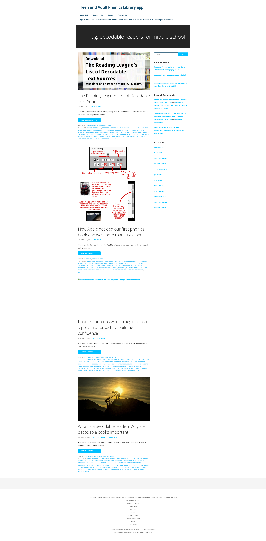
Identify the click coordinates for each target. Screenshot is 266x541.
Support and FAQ (133, 518)
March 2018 (159, 191)
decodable (98, 359)
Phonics (97, 357)
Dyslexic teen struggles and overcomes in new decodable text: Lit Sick (170, 84)
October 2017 (160, 208)
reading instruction (135, 270)
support (81, 272)
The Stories (133, 506)
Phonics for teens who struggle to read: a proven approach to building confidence (114, 327)
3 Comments (112, 437)
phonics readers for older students (107, 139)
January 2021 (159, 147)
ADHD (89, 261)
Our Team (133, 509)
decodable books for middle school (106, 130)
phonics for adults (92, 136)
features (121, 268)
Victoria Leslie (99, 338)
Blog (102, 15)
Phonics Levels (133, 503)
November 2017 (160, 202)
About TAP (84, 15)
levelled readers (85, 467)
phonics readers (122, 136)
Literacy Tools (92, 126)
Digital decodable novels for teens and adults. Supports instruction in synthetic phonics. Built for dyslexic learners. (126, 19)
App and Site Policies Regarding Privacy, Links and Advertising (133, 529)
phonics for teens (107, 136)
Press (133, 512)
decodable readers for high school (100, 132)
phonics (97, 368)
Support (111, 15)
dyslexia (114, 268)
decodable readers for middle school (93, 134)
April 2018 (158, 186)
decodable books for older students (100, 263)
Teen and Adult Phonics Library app (111, 7)
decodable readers (129, 362)
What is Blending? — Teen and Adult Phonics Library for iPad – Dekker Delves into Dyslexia (170, 116)
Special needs (97, 259)
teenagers (131, 370)
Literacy (89, 357)
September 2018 (160, 169)
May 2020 (158, 153)
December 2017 (160, 197)
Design (88, 259)
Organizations (105, 126)
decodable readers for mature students (132, 132)
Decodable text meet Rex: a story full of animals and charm (170, 76)
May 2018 (158, 180)
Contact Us (122, 15)
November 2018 (160, 158)
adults (90, 359)
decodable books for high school (116, 128)
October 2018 (160, 164)
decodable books (94, 128)
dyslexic (137, 366)
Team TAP (97, 240)
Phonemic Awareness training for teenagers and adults (169, 130)
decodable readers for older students (125, 134)
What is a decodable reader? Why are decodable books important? (111, 429)
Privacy (95, 15)
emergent (82, 368)
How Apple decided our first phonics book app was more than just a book (111, 232)
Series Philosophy (133, 500)
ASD (93, 261)
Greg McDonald (95, 106)
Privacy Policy (133, 515)
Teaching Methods (108, 357)
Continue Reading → (89, 120)
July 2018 (158, 175)
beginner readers (109, 458)
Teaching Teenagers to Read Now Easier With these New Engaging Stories (170, 68)
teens (138, 370)
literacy (129, 268)
